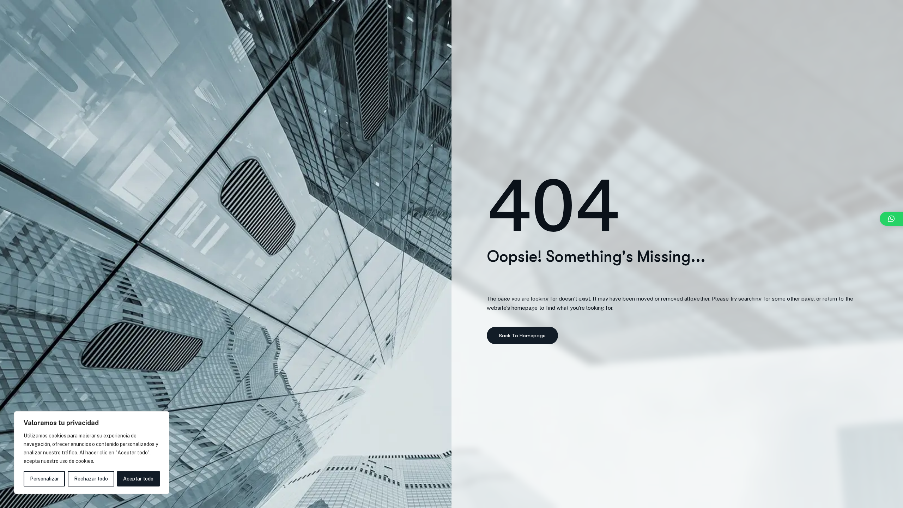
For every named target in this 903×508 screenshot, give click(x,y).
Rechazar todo (91, 479)
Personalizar (44, 479)
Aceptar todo (138, 479)
